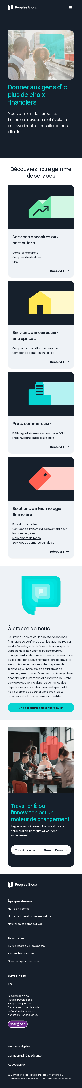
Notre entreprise (19, 908)
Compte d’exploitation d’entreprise (35, 348)
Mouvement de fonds (26, 538)
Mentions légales (19, 1046)
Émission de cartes (24, 524)
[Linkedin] (10, 984)
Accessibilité (16, 1064)
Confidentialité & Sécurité (25, 1055)
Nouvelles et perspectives (25, 924)
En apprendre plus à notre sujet (41, 708)
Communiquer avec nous (24, 961)
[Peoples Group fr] (22, 886)
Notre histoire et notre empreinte (30, 916)
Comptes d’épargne (25, 252)
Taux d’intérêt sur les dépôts (26, 946)
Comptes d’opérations (27, 257)
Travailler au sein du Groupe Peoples (41, 850)
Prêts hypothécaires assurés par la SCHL (39, 433)
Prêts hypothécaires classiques (33, 438)
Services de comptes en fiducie (33, 353)
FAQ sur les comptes (21, 953)
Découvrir (57, 271)
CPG (15, 262)
